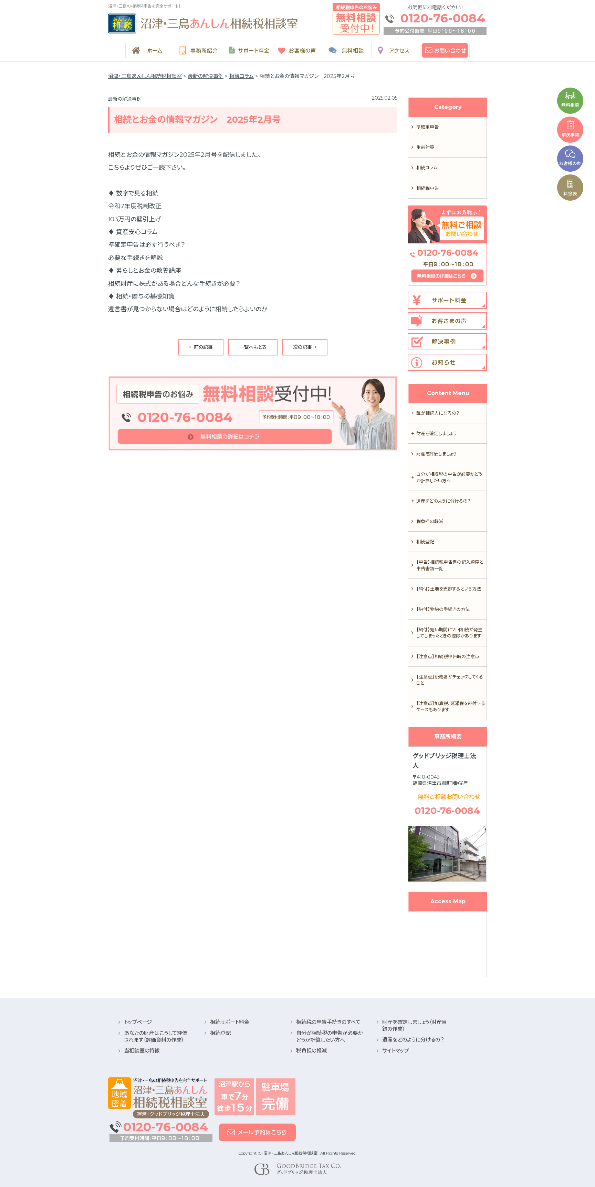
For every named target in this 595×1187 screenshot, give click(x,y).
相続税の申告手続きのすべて (328, 1022)
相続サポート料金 (229, 1022)
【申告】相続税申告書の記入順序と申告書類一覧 (449, 565)
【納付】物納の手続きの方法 (443, 609)
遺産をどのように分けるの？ (443, 501)
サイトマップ (395, 1050)
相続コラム (426, 167)
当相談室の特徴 (142, 1050)
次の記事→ (305, 347)
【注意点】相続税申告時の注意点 (447, 656)
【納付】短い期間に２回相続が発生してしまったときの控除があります (449, 632)
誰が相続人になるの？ (437, 413)
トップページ (138, 1022)
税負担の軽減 (429, 521)
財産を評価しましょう (436, 453)
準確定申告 (427, 127)
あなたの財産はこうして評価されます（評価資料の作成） (155, 1036)
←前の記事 (201, 347)
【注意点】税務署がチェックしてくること (449, 680)
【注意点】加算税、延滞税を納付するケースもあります (450, 706)
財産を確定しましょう (436, 433)
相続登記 (425, 541)
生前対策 (425, 147)
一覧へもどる (253, 347)
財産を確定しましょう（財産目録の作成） (414, 1025)
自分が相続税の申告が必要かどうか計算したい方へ (449, 477)
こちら (116, 167)
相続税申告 (427, 188)
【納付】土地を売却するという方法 (448, 589)
